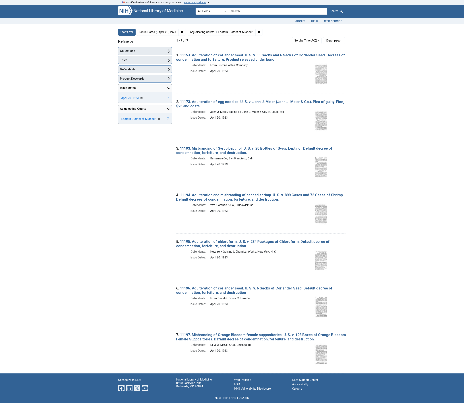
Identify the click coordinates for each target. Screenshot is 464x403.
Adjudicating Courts (133, 108)
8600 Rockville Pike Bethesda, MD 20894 (189, 384)
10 (333, 40)
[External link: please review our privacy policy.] (121, 388)
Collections (127, 51)
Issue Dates (128, 88)
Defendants (128, 69)
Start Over (127, 32)
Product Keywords (132, 78)
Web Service (333, 21)
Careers (297, 388)
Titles (123, 60)
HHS (233, 398)
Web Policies (242, 380)
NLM (218, 398)
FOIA (237, 384)
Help (314, 21)
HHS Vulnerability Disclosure (252, 388)
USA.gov (244, 398)
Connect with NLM (129, 380)
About (300, 21)
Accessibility (300, 384)
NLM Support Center (305, 380)
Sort (305, 40)
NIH (225, 398)
